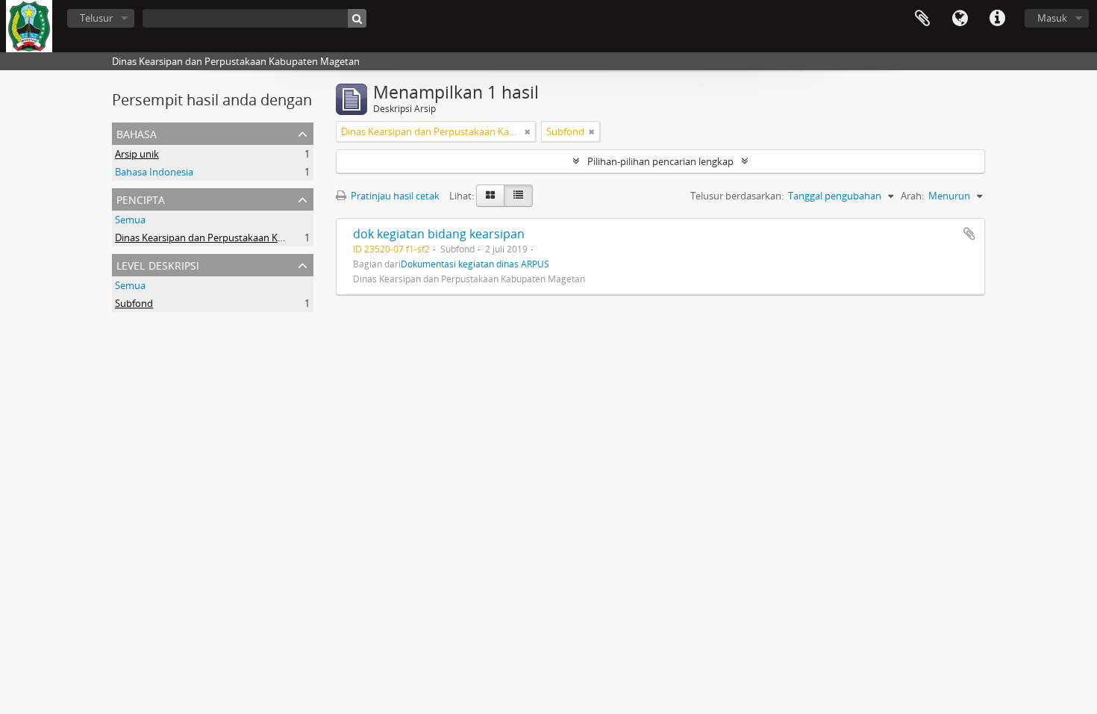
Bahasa (959, 18)
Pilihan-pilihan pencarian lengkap (660, 161)
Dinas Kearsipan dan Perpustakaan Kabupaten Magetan (239, 237)
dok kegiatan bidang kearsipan (439, 234)
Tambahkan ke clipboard (969, 233)
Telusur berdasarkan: (737, 195)
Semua (130, 219)
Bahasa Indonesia (154, 171)
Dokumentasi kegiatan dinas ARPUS (475, 264)
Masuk (1052, 18)
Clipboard (922, 18)
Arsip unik (137, 154)
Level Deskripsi (157, 264)
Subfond (134, 303)
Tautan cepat (997, 18)
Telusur (96, 18)
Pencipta (140, 198)
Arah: (912, 195)
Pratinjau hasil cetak (394, 195)
